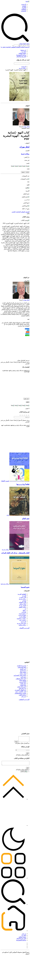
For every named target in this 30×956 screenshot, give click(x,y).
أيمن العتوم (23, 669)
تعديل (16, 741)
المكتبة (24, 6)
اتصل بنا (3, 47)
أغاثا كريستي (22, 682)
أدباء (8, 515)
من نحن (24, 933)
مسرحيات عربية (21, 623)
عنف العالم (25, 518)
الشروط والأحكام (21, 56)
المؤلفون (23, 9)
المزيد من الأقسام (24, 628)
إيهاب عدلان (23, 673)
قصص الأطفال (5, 481)
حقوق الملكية (22, 53)
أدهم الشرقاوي (22, 667)
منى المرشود (22, 688)
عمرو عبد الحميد (21, 665)
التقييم (13, 212)
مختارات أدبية (22, 615)
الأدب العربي (22, 597)
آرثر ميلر (23, 696)
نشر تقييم (26, 398)
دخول (27, 43)
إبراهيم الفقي (22, 695)
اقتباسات (23, 11)
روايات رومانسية (21, 618)
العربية (24, 595)
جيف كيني (23, 677)
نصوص (24, 600)
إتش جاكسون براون (20, 691)
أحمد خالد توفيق (21, 686)
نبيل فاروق (23, 670)
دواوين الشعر (22, 607)
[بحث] (13, 45)
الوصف (27, 212)
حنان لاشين (23, 683)
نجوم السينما (25, 587)
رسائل (24, 610)
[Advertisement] (15, 263)
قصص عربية (22, 605)
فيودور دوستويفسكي (20, 693)
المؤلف (23, 212)
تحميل (23, 172)
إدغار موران (26, 126)
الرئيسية (23, 4)
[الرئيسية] (13, 930)
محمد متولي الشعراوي (20, 675)
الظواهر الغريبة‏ (22, 594)
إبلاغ (28, 213)
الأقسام (24, 7)
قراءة (27, 172)
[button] (27, 329)
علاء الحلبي (23, 685)
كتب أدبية (23, 621)
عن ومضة (23, 50)
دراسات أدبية (22, 613)
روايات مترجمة (5, 584)
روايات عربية (22, 68)
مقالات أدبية (22, 617)
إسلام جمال (23, 672)
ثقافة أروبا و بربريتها (22, 484)
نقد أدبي (24, 612)
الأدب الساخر (22, 602)
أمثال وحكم (23, 604)
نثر (25, 608)
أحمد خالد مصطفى (21, 678)
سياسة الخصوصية (21, 55)
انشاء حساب (22, 43)
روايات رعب (22, 620)
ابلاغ (28, 753)
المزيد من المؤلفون (24, 699)
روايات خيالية (22, 625)
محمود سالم (22, 680)
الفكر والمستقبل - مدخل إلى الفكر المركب (15, 553)
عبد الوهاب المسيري (20, 690)
